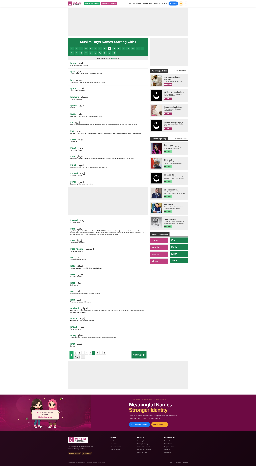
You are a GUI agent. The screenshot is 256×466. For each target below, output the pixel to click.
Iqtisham (74, 97)
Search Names (168, 441)
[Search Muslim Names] (186, 3)
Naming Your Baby (142, 444)
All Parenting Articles (180, 70)
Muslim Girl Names (109, 3)
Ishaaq (73, 327)
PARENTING (147, 3)
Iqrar (72, 71)
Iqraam (73, 63)
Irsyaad (74, 220)
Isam (72, 300)
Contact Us (167, 452)
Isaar (72, 283)
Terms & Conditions (175, 462)
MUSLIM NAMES (135, 3)
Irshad (73, 182)
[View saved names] (181, 3)
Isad (72, 291)
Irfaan (73, 148)
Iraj (71, 122)
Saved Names (168, 444)
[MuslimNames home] (78, 440)
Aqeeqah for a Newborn (144, 449)
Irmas (73, 165)
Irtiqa (72, 229)
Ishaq (73, 335)
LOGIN (164, 3)
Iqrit (72, 80)
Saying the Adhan (142, 452)
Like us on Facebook (141, 424)
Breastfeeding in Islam (143, 447)
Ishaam (74, 318)
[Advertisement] (128, 22)
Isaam (73, 274)
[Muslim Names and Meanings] (75, 3)
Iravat (73, 139)
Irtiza (72, 240)
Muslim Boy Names (92, 3)
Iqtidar (73, 88)
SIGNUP (157, 3)
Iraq (72, 131)
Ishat (72, 344)
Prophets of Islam (115, 449)
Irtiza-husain (76, 249)
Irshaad (74, 173)
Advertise (185, 462)
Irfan (72, 156)
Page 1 (77, 357)
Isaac (72, 266)
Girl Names (113, 444)
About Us (167, 449)
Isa (71, 257)
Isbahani (74, 308)
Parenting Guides (142, 441)
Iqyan (73, 114)
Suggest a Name (169, 447)
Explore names (159, 424)
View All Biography (180, 138)
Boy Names (113, 441)
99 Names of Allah (115, 447)
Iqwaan (73, 105)
